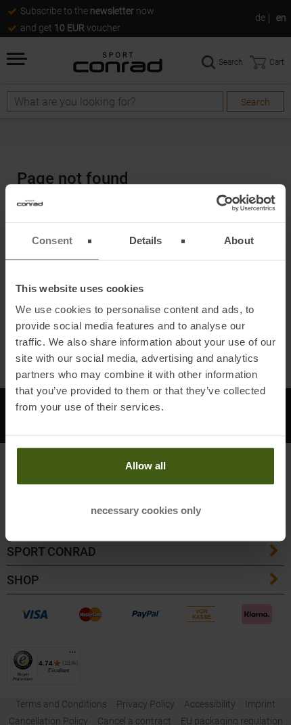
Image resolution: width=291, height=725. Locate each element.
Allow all (145, 465)
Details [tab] (145, 240)
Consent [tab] (52, 240)
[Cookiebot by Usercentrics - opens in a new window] (216, 203)
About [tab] (239, 240)
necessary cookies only (146, 510)
